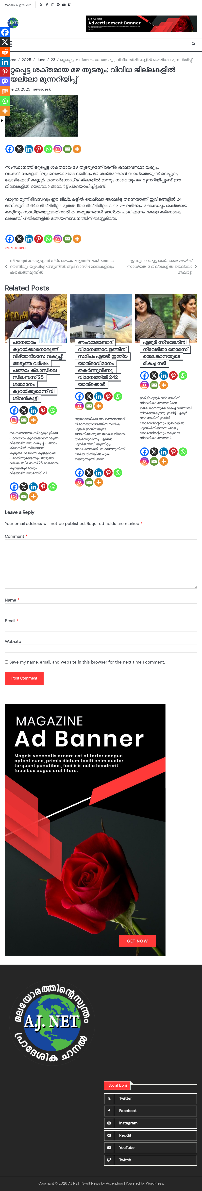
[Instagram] (57, 149)
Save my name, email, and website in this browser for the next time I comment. (87, 662)
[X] (19, 149)
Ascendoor (114, 1183)
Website (13, 641)
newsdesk (42, 89)
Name (12, 600)
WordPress (154, 1183)
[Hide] (2, 121)
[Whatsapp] (48, 149)
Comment (16, 536)
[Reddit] (5, 52)
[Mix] (5, 91)
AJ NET (74, 1183)
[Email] (67, 149)
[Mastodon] (5, 81)
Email (11, 620)
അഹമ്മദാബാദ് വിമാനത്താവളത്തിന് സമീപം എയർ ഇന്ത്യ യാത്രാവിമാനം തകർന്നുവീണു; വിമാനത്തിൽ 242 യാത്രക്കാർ (102, 363)
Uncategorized (16, 248)
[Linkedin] (29, 149)
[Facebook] (9, 149)
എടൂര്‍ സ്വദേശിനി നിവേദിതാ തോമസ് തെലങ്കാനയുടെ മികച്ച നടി (165, 352)
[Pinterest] (38, 149)
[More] (77, 149)
